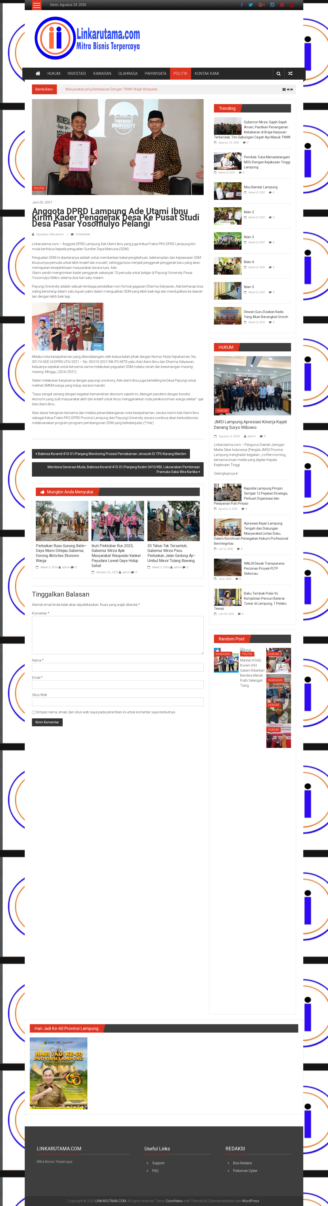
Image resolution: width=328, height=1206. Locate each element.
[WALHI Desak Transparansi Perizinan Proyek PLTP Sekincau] (228, 567)
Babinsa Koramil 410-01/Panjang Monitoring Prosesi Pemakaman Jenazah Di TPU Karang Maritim (112, 454)
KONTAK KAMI (207, 73)
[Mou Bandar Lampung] (228, 191)
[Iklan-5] (228, 290)
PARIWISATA (155, 73)
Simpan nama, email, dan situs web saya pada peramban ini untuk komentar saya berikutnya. (106, 712)
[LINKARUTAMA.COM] (38, 74)
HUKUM (54, 73)
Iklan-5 (249, 287)
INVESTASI (76, 73)
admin (66, 567)
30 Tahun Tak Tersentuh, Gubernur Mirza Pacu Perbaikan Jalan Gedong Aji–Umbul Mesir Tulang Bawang (171, 553)
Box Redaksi (242, 1163)
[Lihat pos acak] (290, 73)
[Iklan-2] (228, 216)
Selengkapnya (225, 473)
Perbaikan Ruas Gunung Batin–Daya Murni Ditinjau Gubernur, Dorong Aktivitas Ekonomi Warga (61, 553)
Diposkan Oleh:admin (49, 234)
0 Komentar (82, 234)
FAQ (155, 1171)
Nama (38, 660)
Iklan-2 (249, 212)
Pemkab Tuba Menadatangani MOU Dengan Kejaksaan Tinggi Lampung (267, 162)
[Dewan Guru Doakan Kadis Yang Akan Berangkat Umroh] (228, 315)
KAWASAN (102, 73)
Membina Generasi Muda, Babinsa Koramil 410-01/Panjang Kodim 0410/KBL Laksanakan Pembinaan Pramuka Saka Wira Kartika (124, 469)
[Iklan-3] (228, 240)
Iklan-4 (249, 262)
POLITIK (181, 73)
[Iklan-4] (228, 265)
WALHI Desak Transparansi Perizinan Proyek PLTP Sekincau (264, 568)
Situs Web (39, 695)
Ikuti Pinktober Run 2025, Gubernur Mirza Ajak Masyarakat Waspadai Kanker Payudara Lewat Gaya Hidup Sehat (116, 556)
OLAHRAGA (128, 73)
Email (37, 678)
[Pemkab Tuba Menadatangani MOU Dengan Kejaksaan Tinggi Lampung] (228, 161)
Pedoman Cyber (245, 1171)
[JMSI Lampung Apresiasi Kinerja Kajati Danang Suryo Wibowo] (252, 385)
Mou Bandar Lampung (261, 187)
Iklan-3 (249, 237)
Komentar (40, 613)
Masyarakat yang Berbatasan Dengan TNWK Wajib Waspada (111, 89)
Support (158, 1163)
